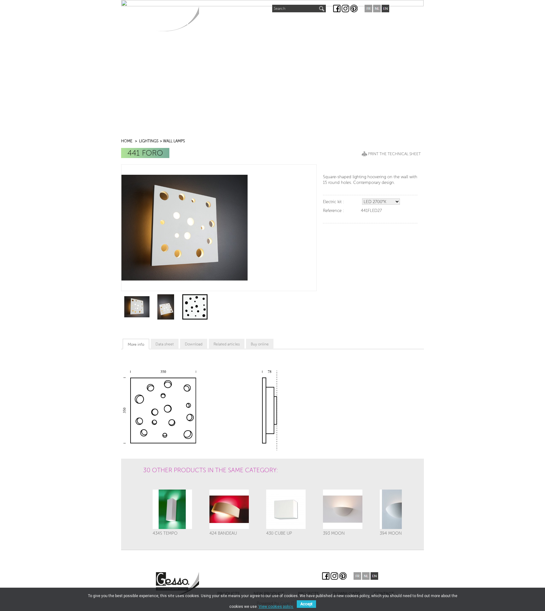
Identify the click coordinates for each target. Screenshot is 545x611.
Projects (294, 22)
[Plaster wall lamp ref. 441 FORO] (136, 307)
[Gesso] (177, 18)
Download (193, 344)
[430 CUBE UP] (286, 509)
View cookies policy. (276, 606)
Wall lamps (174, 141)
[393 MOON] (342, 509)
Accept (306, 604)
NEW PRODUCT (257, 21)
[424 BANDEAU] (229, 509)
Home (126, 141)
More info (136, 344)
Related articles (227, 344)
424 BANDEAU (223, 533)
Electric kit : (333, 201)
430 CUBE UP (279, 533)
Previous (149, 487)
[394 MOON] (399, 509)
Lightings (148, 141)
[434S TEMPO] (172, 509)
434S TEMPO (165, 533)
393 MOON (334, 533)
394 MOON (391, 533)
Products (217, 22)
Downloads (330, 22)
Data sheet (164, 344)
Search (279, 8)
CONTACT (366, 22)
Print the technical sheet (394, 154)
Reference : (333, 210)
